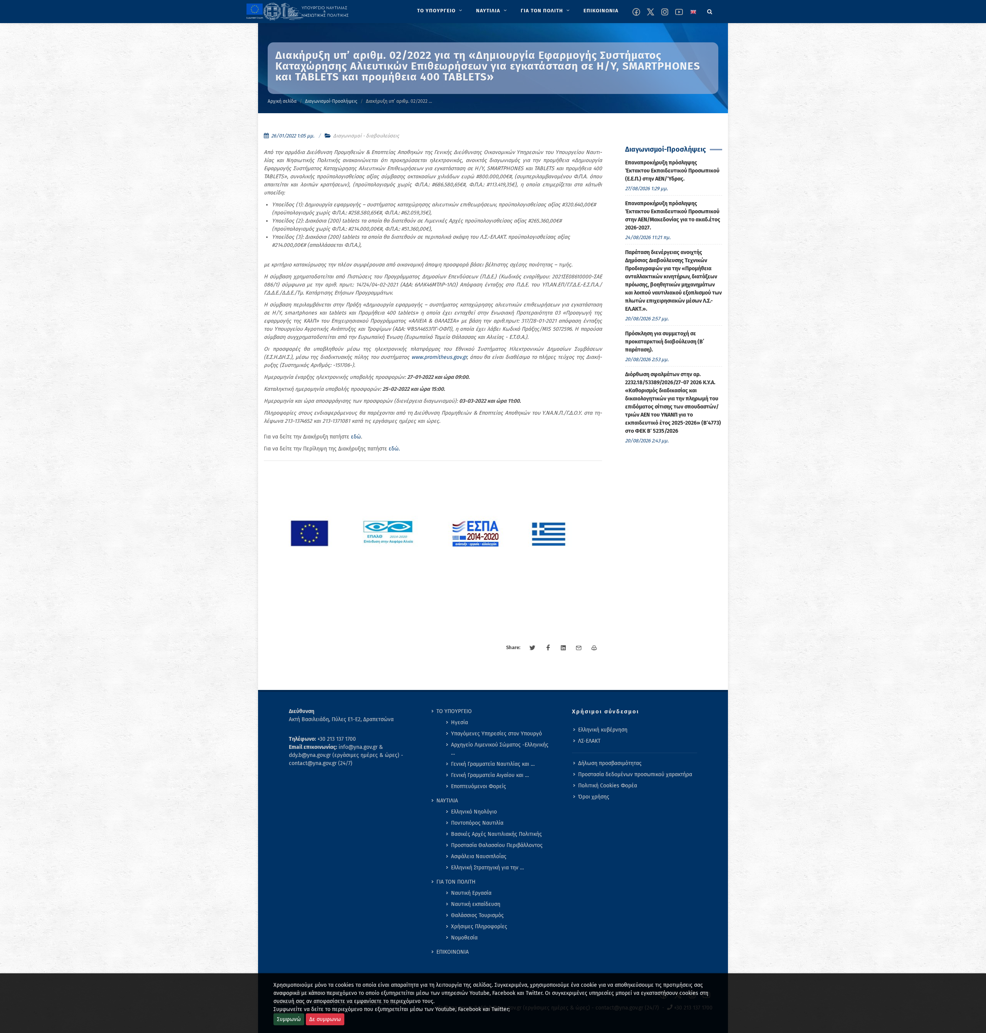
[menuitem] (440, 11)
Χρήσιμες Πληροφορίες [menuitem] (479, 926)
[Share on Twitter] (532, 648)
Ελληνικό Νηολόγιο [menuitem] (474, 812)
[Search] (710, 10)
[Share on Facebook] (548, 648)
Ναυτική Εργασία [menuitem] (471, 893)
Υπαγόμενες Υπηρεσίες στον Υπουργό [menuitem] (496, 733)
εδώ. (394, 448)
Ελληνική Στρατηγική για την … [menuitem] (487, 867)
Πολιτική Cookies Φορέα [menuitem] (607, 785)
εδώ (356, 437)
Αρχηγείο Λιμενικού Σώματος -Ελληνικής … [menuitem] (499, 749)
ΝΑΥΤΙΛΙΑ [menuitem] (447, 800)
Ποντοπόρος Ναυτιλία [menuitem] (477, 823)
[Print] (594, 648)
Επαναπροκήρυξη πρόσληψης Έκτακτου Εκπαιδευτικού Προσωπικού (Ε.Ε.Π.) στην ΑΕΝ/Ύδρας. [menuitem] (672, 170)
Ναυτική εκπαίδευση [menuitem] (475, 904)
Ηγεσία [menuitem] (459, 722)
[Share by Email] (579, 648)
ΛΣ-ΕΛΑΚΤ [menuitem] (589, 741)
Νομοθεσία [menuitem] (464, 937)
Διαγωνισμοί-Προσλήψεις (331, 101)
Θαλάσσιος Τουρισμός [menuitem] (477, 915)
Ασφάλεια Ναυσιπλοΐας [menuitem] (478, 856)
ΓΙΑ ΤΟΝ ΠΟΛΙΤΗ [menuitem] (456, 882)
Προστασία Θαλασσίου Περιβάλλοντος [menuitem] (497, 845)
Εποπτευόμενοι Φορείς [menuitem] (478, 786)
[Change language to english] (693, 12)
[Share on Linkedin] (563, 648)
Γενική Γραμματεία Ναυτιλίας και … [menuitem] (493, 764)
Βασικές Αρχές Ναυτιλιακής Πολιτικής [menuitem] (496, 834)
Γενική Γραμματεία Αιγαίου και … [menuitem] (490, 775)
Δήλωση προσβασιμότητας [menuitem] (610, 763)
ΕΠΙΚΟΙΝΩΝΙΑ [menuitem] (452, 952)
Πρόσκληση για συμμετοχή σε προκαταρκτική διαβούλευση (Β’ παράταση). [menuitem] (664, 341)
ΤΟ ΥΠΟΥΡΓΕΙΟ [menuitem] (454, 711)
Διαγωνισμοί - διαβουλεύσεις (366, 136)
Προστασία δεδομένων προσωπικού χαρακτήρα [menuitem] (635, 774)
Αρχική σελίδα (282, 101)
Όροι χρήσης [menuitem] (593, 797)
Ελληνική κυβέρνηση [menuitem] (602, 730)
